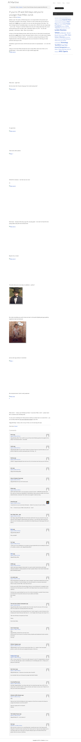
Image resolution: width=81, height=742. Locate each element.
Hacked (61, 27)
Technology (64, 42)
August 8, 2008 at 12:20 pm (15, 530)
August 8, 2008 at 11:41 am (15, 516)
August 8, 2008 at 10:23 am (15, 436)
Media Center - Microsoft (66, 33)
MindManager (63, 35)
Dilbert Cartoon (59, 23)
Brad (12, 529)
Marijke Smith (14, 656)
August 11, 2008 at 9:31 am (15, 645)
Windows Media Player (62, 49)
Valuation (68, 47)
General (15, 426)
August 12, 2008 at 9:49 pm (15, 683)
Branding (66, 18)
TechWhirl (58, 45)
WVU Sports (63, 51)
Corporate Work (66, 20)
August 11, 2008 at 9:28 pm (15, 670)
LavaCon (69, 27)
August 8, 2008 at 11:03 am (15, 503)
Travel (62, 45)
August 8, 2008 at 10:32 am (15, 447)
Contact (46, 740)
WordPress (68, 49)
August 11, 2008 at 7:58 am (15, 629)
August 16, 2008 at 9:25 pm (15, 715)
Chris (12, 554)
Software (56, 40)
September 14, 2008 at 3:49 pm (16, 725)
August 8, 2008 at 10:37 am (15, 469)
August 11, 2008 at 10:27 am (16, 657)
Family (64, 24)
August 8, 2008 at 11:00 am (15, 489)
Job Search (66, 27)
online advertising (67, 37)
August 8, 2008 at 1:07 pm (15, 543)
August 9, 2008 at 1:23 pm (15, 578)
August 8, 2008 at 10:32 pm (15, 565)
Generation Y (63, 26)
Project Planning (66, 39)
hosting (63, 27)
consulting (60, 20)
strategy (61, 40)
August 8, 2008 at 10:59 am (15, 479)
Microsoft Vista (58, 35)
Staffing (59, 40)
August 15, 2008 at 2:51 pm (15, 696)
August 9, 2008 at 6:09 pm (15, 605)
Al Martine (13, 2)
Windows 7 (56, 49)
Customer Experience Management (61, 21)
